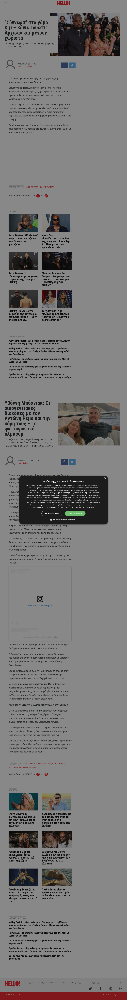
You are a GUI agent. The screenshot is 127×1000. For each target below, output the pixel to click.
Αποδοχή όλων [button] (75, 513)
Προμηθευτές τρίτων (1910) (61, 495)
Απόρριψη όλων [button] (52, 513)
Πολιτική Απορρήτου (86, 507)
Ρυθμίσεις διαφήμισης (67, 505)
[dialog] (63, 500)
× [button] (105, 478)
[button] (63, 519)
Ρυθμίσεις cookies (71, 507)
